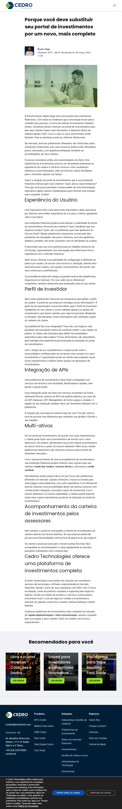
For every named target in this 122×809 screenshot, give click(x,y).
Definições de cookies (100, 792)
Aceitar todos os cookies (68, 792)
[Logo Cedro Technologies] (19, 5)
